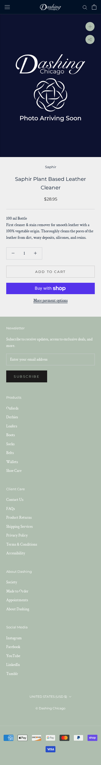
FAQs (10, 508)
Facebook (13, 646)
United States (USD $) (48, 697)
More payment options (50, 300)
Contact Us (14, 499)
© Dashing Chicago (50, 708)
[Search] (85, 7)
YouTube (13, 655)
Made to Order (17, 591)
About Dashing (17, 609)
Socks (10, 444)
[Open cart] (94, 7)
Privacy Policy (17, 535)
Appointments (17, 600)
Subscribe (27, 376)
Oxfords (12, 408)
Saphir (50, 167)
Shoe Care (13, 470)
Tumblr (12, 673)
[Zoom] (90, 26)
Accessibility (15, 553)
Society (11, 582)
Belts (10, 452)
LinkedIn (13, 664)
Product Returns (19, 517)
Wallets (12, 461)
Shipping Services (19, 526)
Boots (10, 435)
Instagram (14, 638)
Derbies (12, 417)
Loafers (11, 426)
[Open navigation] (7, 7)
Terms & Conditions (21, 544)
